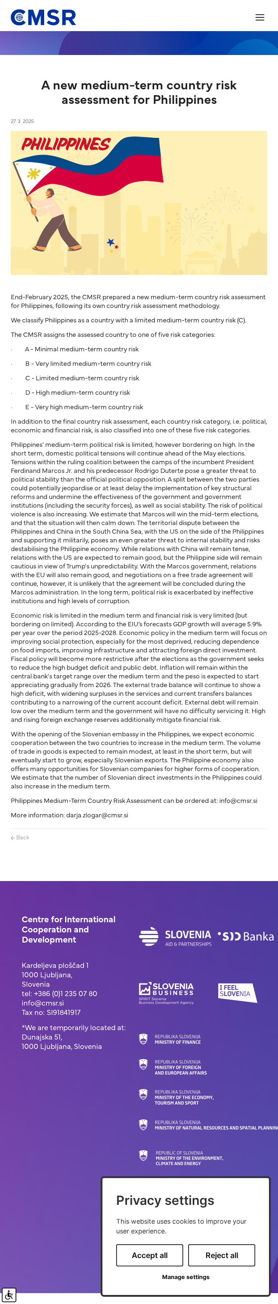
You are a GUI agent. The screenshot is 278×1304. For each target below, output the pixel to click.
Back (22, 837)
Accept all (150, 1255)
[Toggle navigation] (259, 17)
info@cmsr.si (43, 1002)
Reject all (222, 1255)
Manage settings (186, 1277)
